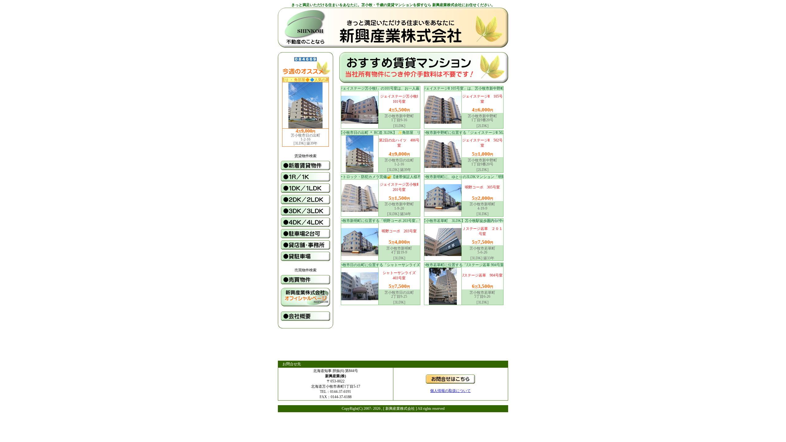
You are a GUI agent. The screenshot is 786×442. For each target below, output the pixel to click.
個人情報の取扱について (450, 391)
